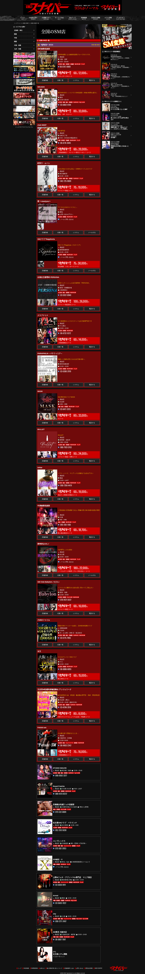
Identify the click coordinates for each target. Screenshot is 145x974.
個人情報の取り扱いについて (54, 968)
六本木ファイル (43, 620)
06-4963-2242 (65, 745)
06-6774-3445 (65, 142)
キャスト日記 (59, 18)
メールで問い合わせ (67, 219)
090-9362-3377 (61, 775)
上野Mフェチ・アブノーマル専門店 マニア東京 (72, 877)
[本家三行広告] (24, 107)
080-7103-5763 (66, 447)
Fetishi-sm (41, 728)
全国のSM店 (26, 23)
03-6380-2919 (65, 371)
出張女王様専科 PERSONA (48, 277)
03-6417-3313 (65, 409)
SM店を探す (33, 18)
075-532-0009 (60, 812)
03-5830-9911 (60, 884)
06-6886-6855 (65, 669)
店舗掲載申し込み (69, 968)
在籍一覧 (60, 80)
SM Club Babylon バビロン (48, 582)
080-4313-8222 (61, 793)
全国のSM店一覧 (35, 23)
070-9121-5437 (65, 599)
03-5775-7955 (65, 637)
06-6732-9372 (65, 333)
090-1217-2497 (60, 921)
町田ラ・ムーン (43, 163)
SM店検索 (26, 968)
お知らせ (42, 968)
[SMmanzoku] (24, 67)
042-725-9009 (65, 181)
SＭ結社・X (57, 859)
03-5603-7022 (60, 903)
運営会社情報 (89, 968)
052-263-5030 (60, 830)
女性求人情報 (95, 18)
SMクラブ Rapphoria (46, 239)
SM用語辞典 (34, 968)
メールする (92, 232)
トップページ (17, 23)
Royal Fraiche (59, 786)
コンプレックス (59, 841)
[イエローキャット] (24, 73)
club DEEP (41, 125)
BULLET (40, 429)
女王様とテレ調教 (60, 954)
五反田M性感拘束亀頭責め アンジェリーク (54, 689)
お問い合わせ (79, 968)
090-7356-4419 (66, 485)
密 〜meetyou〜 (44, 201)
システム (76, 80)
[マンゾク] (117, 25)
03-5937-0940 (65, 295)
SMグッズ (72, 18)
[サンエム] (24, 60)
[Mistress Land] (24, 114)
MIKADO (41, 87)
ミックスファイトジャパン (24, 127)
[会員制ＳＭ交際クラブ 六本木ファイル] (24, 93)
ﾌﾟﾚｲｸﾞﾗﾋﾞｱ (120, 18)
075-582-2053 (60, 848)
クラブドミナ (42, 315)
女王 (39, 651)
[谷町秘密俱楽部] (24, 100)
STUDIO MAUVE (60, 768)
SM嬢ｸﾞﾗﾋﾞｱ (46, 18)
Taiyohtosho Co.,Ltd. (71, 973)
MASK (40, 391)
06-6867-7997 (60, 939)
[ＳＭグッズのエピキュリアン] (24, 80)
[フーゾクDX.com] (24, 87)
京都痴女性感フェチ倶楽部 (63, 804)
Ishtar (39, 468)
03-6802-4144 (65, 104)
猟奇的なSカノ (43, 544)
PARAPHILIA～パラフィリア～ (49, 353)
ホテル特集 (108, 18)
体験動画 (84, 18)
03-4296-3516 (65, 707)
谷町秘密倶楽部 (43, 49)
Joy (54, 914)
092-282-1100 (65, 524)
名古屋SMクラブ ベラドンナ (65, 823)
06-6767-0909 (65, 66)
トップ (22, 18)
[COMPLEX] (24, 120)
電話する (92, 80)
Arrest (55, 896)
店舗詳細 (45, 80)
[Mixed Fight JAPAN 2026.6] (24, 53)
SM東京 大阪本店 (60, 932)
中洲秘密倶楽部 (43, 506)
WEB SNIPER (98, 968)
